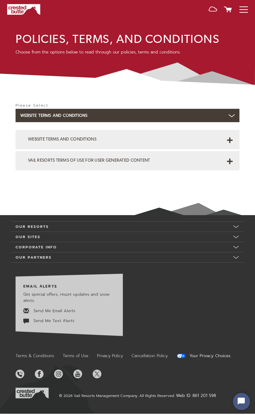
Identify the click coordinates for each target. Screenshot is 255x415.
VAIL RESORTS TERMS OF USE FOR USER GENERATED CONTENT (89, 160)
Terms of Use (75, 356)
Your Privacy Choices (209, 356)
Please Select (32, 105)
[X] (102, 374)
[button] (213, 10)
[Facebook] (44, 374)
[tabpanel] (127, 159)
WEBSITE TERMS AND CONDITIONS (62, 139)
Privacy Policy (110, 356)
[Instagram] (63, 374)
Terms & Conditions (35, 356)
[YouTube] (82, 374)
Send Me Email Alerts (53, 311)
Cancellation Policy (150, 356)
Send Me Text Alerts (53, 321)
